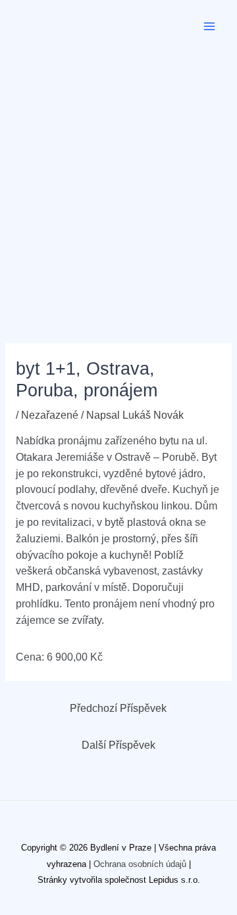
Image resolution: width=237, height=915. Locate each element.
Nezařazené (49, 415)
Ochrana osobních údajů (139, 864)
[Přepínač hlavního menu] (210, 26)
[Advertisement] (118, 177)
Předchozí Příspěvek (118, 708)
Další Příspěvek (118, 745)
